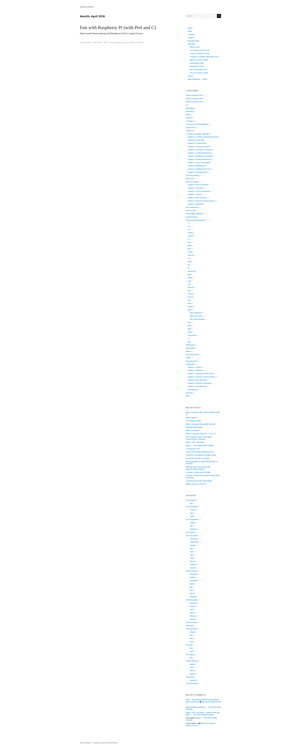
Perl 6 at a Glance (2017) (199, 73)
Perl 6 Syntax (191, 211)
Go (189, 258)
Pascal (190, 297)
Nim (189, 291)
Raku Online (190, 348)
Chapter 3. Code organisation (199, 191)
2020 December (192, 536)
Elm (189, 249)
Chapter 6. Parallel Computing (199, 383)
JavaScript (192, 271)
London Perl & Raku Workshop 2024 (200, 452)
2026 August (190, 500)
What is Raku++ (192, 418)
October (193, 510)
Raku (190, 310)
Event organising (192, 175)
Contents (191, 35)
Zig (189, 342)
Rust (189, 329)
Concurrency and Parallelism (197, 124)
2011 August (190, 655)
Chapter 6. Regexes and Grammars (201, 201)
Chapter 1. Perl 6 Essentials (198, 185)
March (192, 561)
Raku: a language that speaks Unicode (200, 424)
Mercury (191, 287)
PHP (189, 303)
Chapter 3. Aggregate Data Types (201, 374)
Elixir (190, 246)
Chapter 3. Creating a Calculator (200, 150)
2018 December (192, 600)
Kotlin (190, 278)
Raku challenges (196, 313)
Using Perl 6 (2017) (197, 66)
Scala (190, 332)
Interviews (190, 179)
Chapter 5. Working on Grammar (200, 156)
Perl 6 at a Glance (192, 182)
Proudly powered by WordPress (105, 743)
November (194, 539)
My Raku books (193, 41)
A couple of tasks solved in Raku (198, 472)
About (190, 31)
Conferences (191, 128)
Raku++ (189, 351)
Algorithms (190, 108)
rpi (126, 42)
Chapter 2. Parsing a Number (199, 147)
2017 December (192, 622)
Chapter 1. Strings (194, 367)
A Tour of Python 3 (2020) (199, 54)
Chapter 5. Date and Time (197, 380)
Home (190, 28)
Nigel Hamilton (192, 707)
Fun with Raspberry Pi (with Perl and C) (118, 27)
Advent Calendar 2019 (194, 99)
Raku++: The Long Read (195, 442)
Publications (190, 345)
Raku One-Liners (196, 316)
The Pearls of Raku (197, 319)
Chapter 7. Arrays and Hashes (199, 163)
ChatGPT (189, 118)
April (192, 516)
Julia (189, 275)
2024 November (192, 507)
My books (191, 44)
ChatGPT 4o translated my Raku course (201, 455)
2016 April (189, 626)
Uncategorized (191, 361)
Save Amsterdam (192, 355)
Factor (190, 252)
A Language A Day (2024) (199, 50)
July (191, 504)
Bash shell (190, 111)
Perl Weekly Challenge (194, 214)
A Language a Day (193, 449)
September (194, 542)
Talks (105, 42)
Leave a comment (136, 42)
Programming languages (196, 220)
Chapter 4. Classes (195, 194)
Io (188, 268)
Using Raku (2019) (196, 63)
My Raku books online (194, 427)
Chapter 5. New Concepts (197, 198)
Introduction (192, 390)
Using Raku (190, 364)
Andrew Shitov (87, 7)
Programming (191, 217)
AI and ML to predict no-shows (198, 458)
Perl (189, 300)
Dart (189, 242)
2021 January (191, 532)
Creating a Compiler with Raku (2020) (204, 57)
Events (190, 76)
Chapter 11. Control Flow (197, 143)
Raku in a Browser (193, 430)
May (192, 513)
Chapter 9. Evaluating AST (198, 172)
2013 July (189, 645)
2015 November (192, 629)
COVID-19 (189, 131)
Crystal (190, 236)
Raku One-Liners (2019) (199, 60)
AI (186, 105)
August (192, 523)
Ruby (190, 326)
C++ (189, 230)
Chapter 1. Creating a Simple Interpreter (203, 137)
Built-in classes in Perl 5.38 (196, 484)
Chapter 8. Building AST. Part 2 (199, 169)
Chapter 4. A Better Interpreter (199, 153)
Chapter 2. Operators (196, 188)
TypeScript (192, 335)
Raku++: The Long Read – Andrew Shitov (201, 713)
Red (189, 322)
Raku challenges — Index (197, 79)
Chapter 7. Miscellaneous (197, 386)
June (192, 552)
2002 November (192, 683)
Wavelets (189, 393)
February (193, 529)
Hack (190, 262)
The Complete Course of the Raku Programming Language (199, 438)
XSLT (188, 396)
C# (189, 226)
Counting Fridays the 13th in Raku (199, 481)
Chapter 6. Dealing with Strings (200, 159)
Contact (191, 38)
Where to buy (195, 47)
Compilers (190, 121)
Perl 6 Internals (192, 207)
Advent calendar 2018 (194, 95)
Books (188, 115)
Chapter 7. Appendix (195, 204)
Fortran (191, 255)
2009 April (190, 677)
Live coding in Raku (193, 421)
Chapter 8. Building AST (197, 166)
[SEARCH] (219, 16)
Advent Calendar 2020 (194, 102)
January (193, 568)
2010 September (192, 661)
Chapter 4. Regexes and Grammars (201, 377)
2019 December (192, 571)
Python (190, 307)
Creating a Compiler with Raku (197, 134)
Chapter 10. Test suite (196, 140)
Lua (189, 284)
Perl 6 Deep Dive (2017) (198, 70)
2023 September (192, 520)
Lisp (189, 281)
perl (112, 42)
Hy (189, 265)
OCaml (190, 294)
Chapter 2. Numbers (195, 370)
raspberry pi (119, 42)
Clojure (190, 233)
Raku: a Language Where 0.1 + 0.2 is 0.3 (201, 434)
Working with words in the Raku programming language (198, 468)
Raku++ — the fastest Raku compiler (200, 446)
